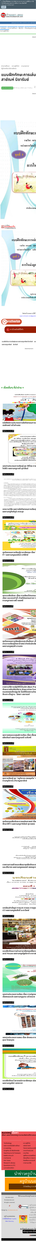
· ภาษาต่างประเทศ (28, 1151)
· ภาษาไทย (26, 1153)
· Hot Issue (6, 1160)
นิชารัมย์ (15, 345)
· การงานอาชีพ (27, 1163)
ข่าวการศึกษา (5, 66)
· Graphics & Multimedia (11, 1151)
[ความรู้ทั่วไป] (4, 30)
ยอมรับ (3, 7)
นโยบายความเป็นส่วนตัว (7, 5)
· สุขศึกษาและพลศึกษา (29, 1155)
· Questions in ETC (9, 1165)
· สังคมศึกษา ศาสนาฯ (29, 1158)
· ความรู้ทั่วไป (26, 1143)
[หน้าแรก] (3, 28)
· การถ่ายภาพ (7, 1158)
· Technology (7, 1143)
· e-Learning (7, 1148)
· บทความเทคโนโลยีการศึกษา (11, 1146)
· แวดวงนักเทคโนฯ (8, 1168)
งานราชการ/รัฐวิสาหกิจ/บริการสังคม (15, 67)
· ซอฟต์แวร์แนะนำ (8, 1155)
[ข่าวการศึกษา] (12, 28)
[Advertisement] (18, 1108)
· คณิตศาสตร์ (27, 1146)
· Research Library (9, 1163)
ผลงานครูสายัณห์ (7, 345)
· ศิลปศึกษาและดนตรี (29, 1160)
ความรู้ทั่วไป (15, 66)
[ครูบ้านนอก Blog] (21, 28)
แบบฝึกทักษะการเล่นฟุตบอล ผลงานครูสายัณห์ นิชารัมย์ (17, 342)
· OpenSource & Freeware (12, 1153)
